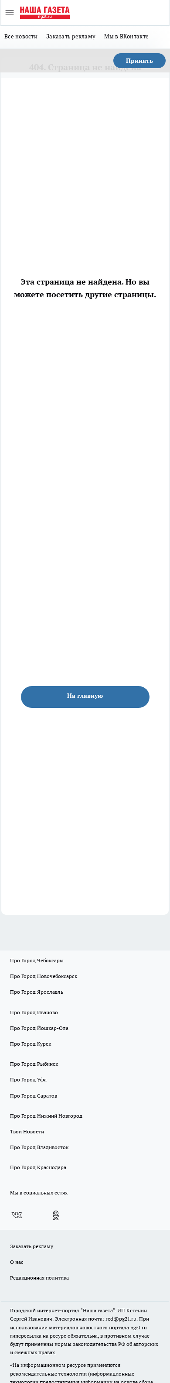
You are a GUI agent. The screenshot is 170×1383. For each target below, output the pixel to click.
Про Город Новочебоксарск (43, 976)
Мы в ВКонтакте (126, 36)
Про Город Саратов (33, 1095)
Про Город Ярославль (36, 991)
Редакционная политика (39, 1277)
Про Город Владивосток (39, 1147)
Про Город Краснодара (38, 1167)
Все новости (20, 36)
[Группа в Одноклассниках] (55, 1215)
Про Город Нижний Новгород (46, 1115)
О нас (17, 1262)
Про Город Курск (30, 1043)
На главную (85, 696)
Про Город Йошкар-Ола (39, 1028)
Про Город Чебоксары (37, 960)
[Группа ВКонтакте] (16, 1215)
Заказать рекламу (70, 36)
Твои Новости (27, 1131)
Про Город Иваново (34, 1012)
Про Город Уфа (28, 1079)
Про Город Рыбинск (34, 1063)
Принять (139, 61)
